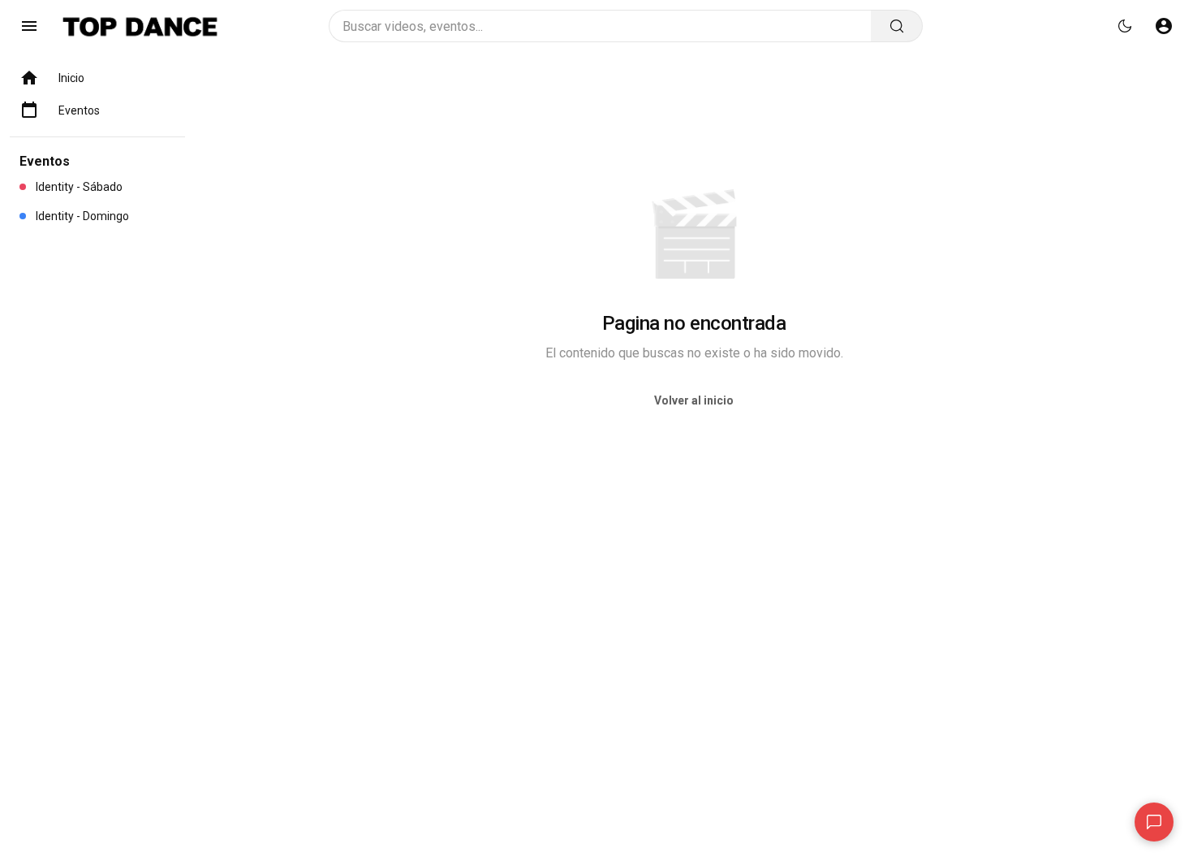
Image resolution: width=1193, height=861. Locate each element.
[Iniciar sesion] (1164, 26)
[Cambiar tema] (1125, 26)
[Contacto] (1154, 822)
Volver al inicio (694, 400)
